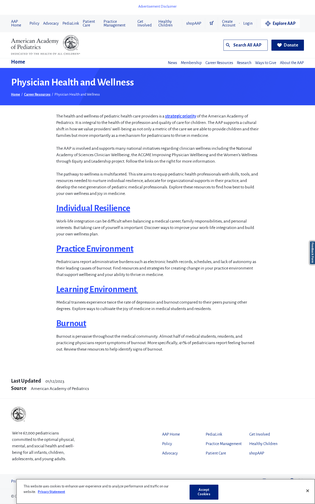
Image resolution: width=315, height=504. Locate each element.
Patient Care (89, 23)
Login (248, 23)
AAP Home (16, 23)
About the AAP (292, 63)
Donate (291, 45)
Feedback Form (312, 253)
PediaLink (70, 23)
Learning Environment (97, 289)
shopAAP (193, 23)
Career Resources (219, 63)
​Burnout (71, 323)
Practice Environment (95, 248)
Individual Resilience (93, 208)
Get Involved (144, 23)
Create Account (228, 23)
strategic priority (180, 116)
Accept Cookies (204, 492)
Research (244, 63)
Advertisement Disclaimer (157, 6)
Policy (34, 23)
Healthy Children (165, 23)
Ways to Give (265, 63)
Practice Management (114, 23)
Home (18, 62)
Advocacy (51, 23)
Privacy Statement (51, 492)
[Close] (308, 491)
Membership (191, 63)
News (172, 63)
